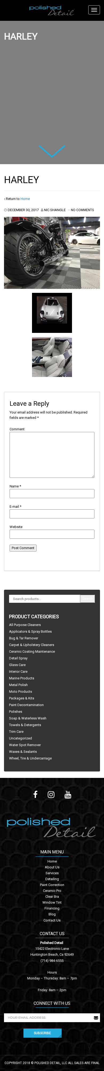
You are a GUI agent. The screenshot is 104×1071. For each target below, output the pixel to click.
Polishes (15, 712)
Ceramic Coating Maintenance (32, 651)
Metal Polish (18, 685)
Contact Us (52, 920)
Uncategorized (20, 738)
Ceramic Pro (52, 891)
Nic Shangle (55, 210)
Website (16, 527)
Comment (17, 429)
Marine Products (21, 678)
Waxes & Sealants (23, 752)
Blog (52, 914)
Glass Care (17, 665)
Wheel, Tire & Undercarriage (30, 758)
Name (14, 486)
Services (52, 873)
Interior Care (18, 672)
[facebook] (35, 794)
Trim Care (16, 732)
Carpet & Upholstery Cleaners (31, 645)
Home (25, 199)
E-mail (14, 507)
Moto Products (20, 692)
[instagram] (51, 794)
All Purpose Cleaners (25, 625)
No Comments (82, 210)
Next (45, 148)
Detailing (52, 879)
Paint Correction (52, 885)
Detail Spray (18, 658)
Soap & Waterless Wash (27, 718)
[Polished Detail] (52, 10)
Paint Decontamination (26, 705)
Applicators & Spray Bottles (30, 631)
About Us (52, 867)
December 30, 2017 (23, 210)
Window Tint (52, 902)
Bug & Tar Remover (23, 638)
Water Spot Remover (25, 745)
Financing (52, 908)
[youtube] (68, 794)
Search (87, 599)
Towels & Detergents (25, 725)
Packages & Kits (21, 698)
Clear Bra (52, 897)
